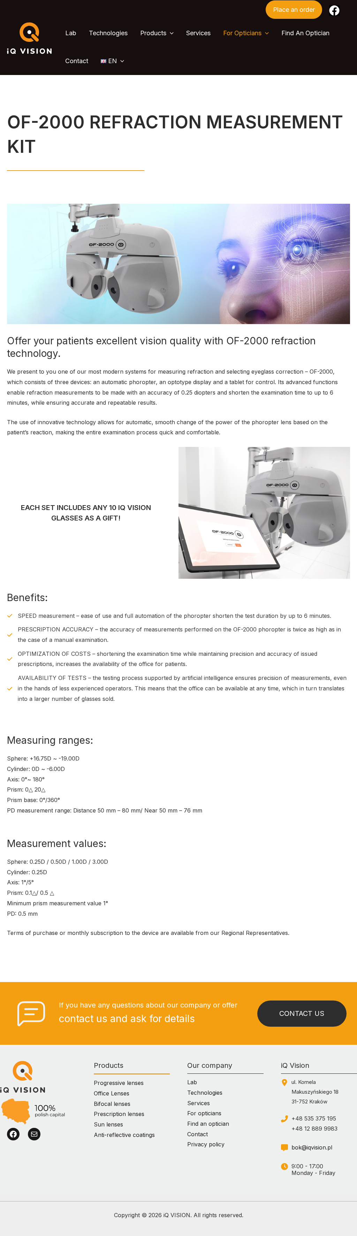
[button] (294, 9)
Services (198, 1103)
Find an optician (208, 1123)
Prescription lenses (119, 1113)
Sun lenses (108, 1124)
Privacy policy (206, 1144)
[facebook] (334, 10)
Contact (197, 1134)
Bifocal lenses (112, 1103)
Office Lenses (111, 1093)
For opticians (204, 1113)
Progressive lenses (119, 1082)
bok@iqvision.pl (311, 1147)
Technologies (204, 1092)
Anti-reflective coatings (124, 1134)
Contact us (301, 1013)
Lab (192, 1082)
